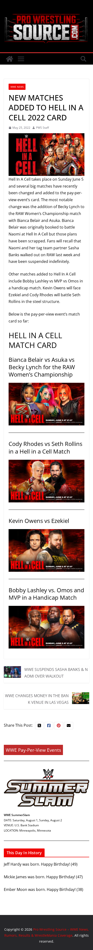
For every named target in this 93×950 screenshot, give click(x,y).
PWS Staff (42, 128)
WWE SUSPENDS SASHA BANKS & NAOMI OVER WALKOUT (56, 673)
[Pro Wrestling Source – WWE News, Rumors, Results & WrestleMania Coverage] (9, 59)
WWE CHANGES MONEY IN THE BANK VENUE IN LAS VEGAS (37, 699)
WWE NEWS (17, 86)
